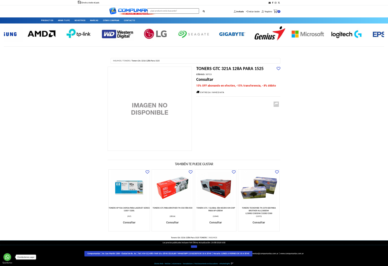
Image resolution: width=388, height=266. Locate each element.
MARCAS (94, 20)
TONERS (126, 61)
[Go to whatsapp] (7, 257)
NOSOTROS (80, 20)
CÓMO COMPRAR (111, 20)
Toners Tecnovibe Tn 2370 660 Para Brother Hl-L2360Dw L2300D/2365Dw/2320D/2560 (259, 211)
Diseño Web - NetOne (162, 264)
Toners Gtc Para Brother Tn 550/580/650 (172, 208)
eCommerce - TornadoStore (182, 264)
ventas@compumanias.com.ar (265, 254)
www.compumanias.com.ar (292, 254)
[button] (269, 3)
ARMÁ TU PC (64, 20)
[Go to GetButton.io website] (7, 263)
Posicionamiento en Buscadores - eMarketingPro (212, 264)
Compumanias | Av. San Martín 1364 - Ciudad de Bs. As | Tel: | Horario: (168, 254)
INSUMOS (117, 61)
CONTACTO (129, 20)
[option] (23, 33)
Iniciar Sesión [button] (254, 12)
